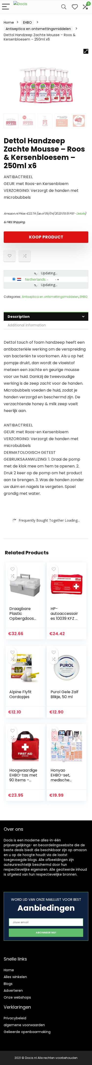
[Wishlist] (75, 7)
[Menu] (6, 6)
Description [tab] (19, 316)
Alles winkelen (15, 976)
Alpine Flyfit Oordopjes (20, 694)
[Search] (64, 6)
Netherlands (35, 279)
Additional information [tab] (27, 325)
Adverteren (13, 990)
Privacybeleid (15, 1018)
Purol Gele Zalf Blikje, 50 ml (65, 694)
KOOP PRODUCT (46, 237)
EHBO (27, 22)
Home (9, 22)
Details (80, 213)
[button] (85, 51)
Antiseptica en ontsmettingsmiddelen (38, 28)
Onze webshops (17, 997)
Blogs (8, 983)
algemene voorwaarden (24, 1025)
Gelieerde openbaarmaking (27, 1031)
